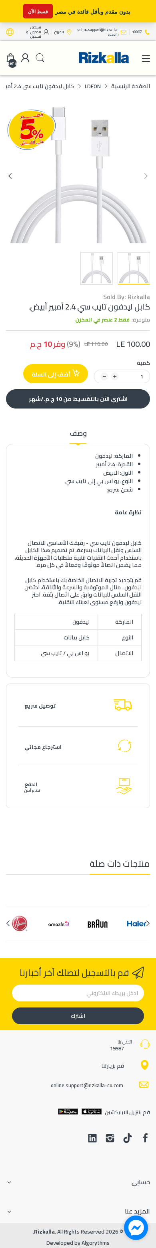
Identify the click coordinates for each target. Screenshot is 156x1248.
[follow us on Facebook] (145, 1139)
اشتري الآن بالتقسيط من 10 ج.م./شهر (78, 399)
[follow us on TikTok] (127, 1139)
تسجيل (35, 36)
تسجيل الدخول (35, 29)
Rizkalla (44, 1231)
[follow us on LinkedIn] (92, 1139)
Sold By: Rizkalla (126, 297)
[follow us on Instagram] (110, 1139)
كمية (143, 362)
